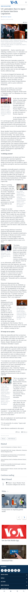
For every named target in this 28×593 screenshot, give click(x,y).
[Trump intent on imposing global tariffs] (14, 501)
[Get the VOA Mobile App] (14, 532)
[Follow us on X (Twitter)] (5, 570)
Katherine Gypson (6, 16)
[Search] (24, 591)
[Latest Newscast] (4, 591)
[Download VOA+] (14, 552)
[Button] (25, 22)
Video (4, 491)
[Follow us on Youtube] (8, 570)
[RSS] (15, 570)
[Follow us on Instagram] (12, 570)
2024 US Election (5, 6)
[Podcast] (18, 570)
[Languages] (17, 591)
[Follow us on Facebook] (2, 570)
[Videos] (11, 591)
